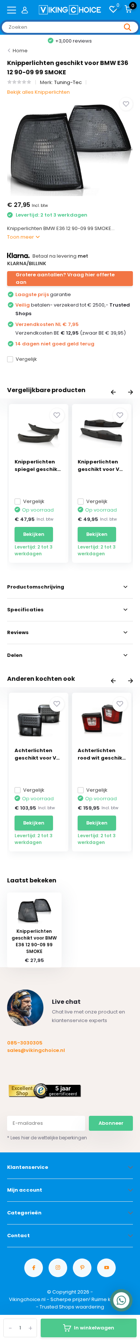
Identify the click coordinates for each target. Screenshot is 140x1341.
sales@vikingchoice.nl (36, 1050)
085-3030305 (25, 1042)
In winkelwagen (94, 1327)
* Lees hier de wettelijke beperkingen (47, 1137)
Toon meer (21, 236)
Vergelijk (26, 359)
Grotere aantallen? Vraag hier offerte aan (65, 278)
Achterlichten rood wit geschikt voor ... (101, 754)
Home (20, 50)
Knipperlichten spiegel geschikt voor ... (37, 465)
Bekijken (33, 534)
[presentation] (113, 393)
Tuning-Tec (68, 82)
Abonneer (111, 1123)
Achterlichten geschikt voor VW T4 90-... (38, 754)
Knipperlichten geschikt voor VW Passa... (101, 465)
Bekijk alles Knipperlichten (38, 92)
